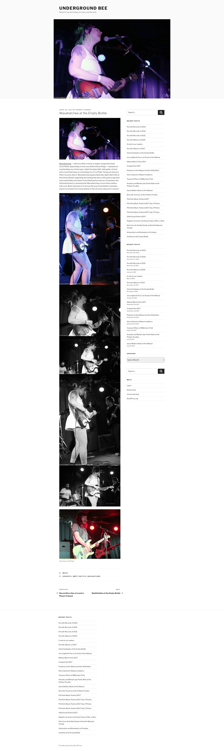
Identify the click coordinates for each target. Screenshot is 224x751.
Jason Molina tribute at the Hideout (140, 190)
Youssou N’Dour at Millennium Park (140, 179)
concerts (67, 576)
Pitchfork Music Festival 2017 (138, 199)
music (65, 573)
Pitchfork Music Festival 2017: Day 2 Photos (143, 208)
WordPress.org (132, 399)
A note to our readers (134, 144)
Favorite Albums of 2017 (136, 149)
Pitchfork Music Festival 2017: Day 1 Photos (143, 212)
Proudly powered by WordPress (70, 745)
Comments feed (133, 394)
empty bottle (79, 576)
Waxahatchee (65, 164)
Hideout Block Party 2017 (136, 162)
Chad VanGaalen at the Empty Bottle (140, 153)
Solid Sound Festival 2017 (136, 216)
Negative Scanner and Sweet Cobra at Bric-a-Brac (145, 221)
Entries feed (131, 390)
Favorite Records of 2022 (136, 131)
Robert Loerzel (83, 110)
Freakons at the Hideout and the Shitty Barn (143, 170)
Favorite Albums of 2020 (136, 140)
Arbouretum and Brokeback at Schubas (141, 232)
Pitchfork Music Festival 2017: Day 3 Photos (143, 203)
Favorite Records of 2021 (136, 135)
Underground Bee (83, 8)
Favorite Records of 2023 (136, 127)
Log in (129, 385)
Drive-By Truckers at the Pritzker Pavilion (142, 195)
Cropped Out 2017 (134, 166)
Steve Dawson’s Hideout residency (139, 175)
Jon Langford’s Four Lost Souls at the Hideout (143, 157)
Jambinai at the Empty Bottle (137, 237)
